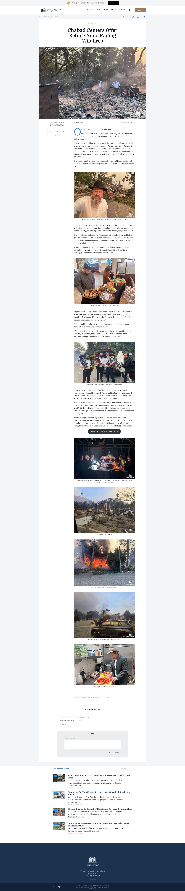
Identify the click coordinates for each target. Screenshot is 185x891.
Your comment (70, 738)
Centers (122, 10)
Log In (133, 17)
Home (90, 23)
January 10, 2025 (85, 717)
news (95, 23)
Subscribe (126, 17)
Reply (63, 724)
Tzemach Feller (79, 122)
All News (57, 135)
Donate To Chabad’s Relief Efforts (104, 431)
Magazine (90, 10)
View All (124, 768)
